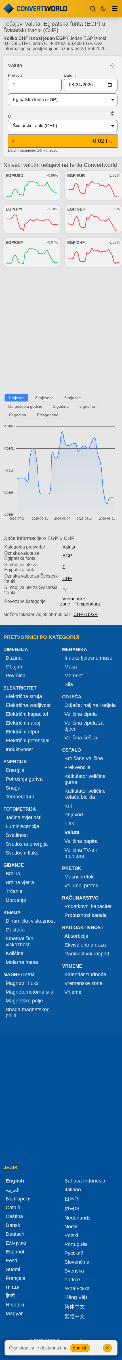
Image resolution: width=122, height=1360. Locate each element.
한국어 (72, 1209)
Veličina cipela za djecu (84, 726)
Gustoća (15, 930)
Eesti (11, 1260)
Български (18, 1199)
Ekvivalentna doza (85, 945)
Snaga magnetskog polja (28, 1012)
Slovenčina (76, 1262)
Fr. (65, 590)
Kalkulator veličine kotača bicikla (85, 794)
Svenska (74, 1271)
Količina (15, 953)
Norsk (71, 1226)
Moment (73, 675)
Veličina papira (81, 841)
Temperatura (87, 604)
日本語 (72, 1199)
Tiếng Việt (75, 1297)
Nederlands (77, 1218)
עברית (12, 1287)
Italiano (72, 1189)
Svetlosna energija (27, 844)
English (80, 1347)
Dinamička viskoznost (30, 921)
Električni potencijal (27, 740)
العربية (13, 1190)
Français (15, 1278)
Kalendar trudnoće (85, 974)
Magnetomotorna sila (29, 992)
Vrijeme (72, 992)
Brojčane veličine (83, 758)
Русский (73, 1253)
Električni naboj (23, 723)
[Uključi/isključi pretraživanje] (93, 8)
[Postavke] (112, 65)
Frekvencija (77, 767)
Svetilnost (17, 835)
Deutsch (15, 1234)
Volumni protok (81, 885)
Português (76, 1244)
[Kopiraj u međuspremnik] (14, 141)
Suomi (13, 1269)
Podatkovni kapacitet (88, 906)
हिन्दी (10, 1296)
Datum (70, 75)
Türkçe (72, 1279)
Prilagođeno (47, 415)
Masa (70, 667)
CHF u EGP (85, 614)
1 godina (61, 406)
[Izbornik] (115, 8)
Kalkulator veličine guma (85, 779)
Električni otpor (22, 732)
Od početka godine (25, 406)
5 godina (87, 406)
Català (13, 1207)
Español (15, 1252)
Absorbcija (76, 936)
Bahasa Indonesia (84, 1181)
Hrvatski (15, 1305)
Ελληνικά (16, 1243)
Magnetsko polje (24, 1001)
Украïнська (77, 1288)
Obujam (15, 667)
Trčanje (14, 891)
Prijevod (73, 814)
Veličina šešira (80, 738)
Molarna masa (22, 962)
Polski (71, 1235)
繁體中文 (74, 1316)
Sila (68, 684)
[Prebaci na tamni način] (103, 8)
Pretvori (15, 75)
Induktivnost (19, 749)
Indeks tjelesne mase (88, 658)
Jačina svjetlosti (23, 817)
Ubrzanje (16, 900)
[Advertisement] (61, 333)
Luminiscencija (22, 826)
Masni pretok (79, 877)
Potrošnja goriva (24, 779)
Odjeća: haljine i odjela (90, 705)
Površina (16, 675)
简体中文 (74, 1307)
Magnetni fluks (22, 983)
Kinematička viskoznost (19, 941)
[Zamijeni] (112, 113)
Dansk (13, 1225)
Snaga (13, 788)
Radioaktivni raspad (86, 954)
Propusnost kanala (85, 915)
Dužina (14, 658)
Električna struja (24, 696)
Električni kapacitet (27, 714)
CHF (67, 578)
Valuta (68, 547)
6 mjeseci (72, 397)
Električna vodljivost (28, 705)
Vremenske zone (72, 601)
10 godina (17, 415)
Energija (15, 770)
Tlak (69, 823)
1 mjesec (16, 397)
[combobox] (58, 99)
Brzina (13, 873)
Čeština (14, 1216)
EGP (67, 555)
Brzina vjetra (20, 882)
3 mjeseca (44, 397)
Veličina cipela (80, 714)
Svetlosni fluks (22, 853)
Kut (68, 806)
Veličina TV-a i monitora (80, 853)
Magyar (14, 1313)
